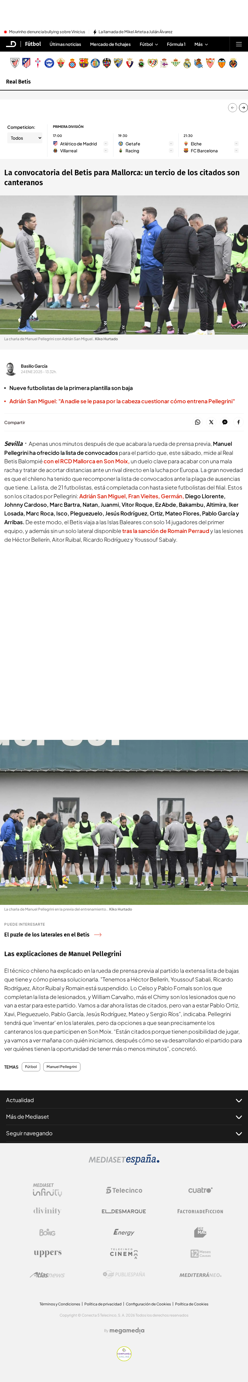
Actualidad (20, 1099)
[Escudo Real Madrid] (187, 63)
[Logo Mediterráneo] (200, 1274)
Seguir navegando (29, 1133)
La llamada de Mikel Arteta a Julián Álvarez (135, 32)
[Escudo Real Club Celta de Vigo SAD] (38, 63)
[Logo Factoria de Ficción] (201, 1211)
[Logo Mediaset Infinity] (47, 1190)
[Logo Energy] (124, 1232)
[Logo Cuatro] (200, 1190)
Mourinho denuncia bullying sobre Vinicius (47, 32)
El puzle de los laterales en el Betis (47, 934)
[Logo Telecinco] (124, 1190)
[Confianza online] (124, 1359)
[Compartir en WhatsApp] (197, 422)
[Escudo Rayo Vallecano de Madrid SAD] (153, 63)
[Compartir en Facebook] (238, 422)
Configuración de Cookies (148, 1304)
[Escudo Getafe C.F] (95, 63)
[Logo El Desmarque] (124, 1211)
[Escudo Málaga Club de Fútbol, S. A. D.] (118, 63)
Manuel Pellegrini (62, 1067)
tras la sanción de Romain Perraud (165, 530)
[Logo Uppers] (47, 1253)
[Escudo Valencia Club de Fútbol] (222, 63)
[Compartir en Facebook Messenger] (225, 422)
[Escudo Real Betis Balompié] (176, 63)
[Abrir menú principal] (239, 44)
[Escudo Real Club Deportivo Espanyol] (72, 63)
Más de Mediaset (27, 1116)
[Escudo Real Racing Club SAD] (141, 63)
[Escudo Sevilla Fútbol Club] (210, 63)
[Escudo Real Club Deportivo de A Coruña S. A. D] (164, 63)
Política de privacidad (103, 1304)
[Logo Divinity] (47, 1211)
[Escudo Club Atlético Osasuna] (130, 63)
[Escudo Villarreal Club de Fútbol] (233, 63)
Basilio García (34, 366)
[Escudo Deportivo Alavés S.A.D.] (49, 63)
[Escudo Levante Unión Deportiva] (107, 63)
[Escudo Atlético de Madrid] (26, 63)
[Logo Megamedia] (127, 1330)
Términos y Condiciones (60, 1304)
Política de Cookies (191, 1304)
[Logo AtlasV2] (47, 1275)
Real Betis (18, 81)
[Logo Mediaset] (124, 1163)
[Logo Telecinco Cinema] (124, 1253)
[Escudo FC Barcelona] (84, 63)
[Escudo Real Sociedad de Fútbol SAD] (199, 63)
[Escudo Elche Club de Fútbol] (61, 63)
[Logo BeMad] (200, 1232)
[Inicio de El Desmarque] (11, 44)
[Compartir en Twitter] (211, 422)
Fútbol (33, 44)
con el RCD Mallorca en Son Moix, (87, 461)
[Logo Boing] (47, 1232)
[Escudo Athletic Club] (15, 63)
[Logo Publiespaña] (124, 1274)
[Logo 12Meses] (201, 1254)
